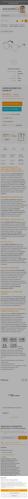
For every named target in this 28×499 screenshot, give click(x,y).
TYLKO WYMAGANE (14, 493)
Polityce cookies (10, 487)
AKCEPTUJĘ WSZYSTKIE (14, 490)
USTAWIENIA (14, 495)
